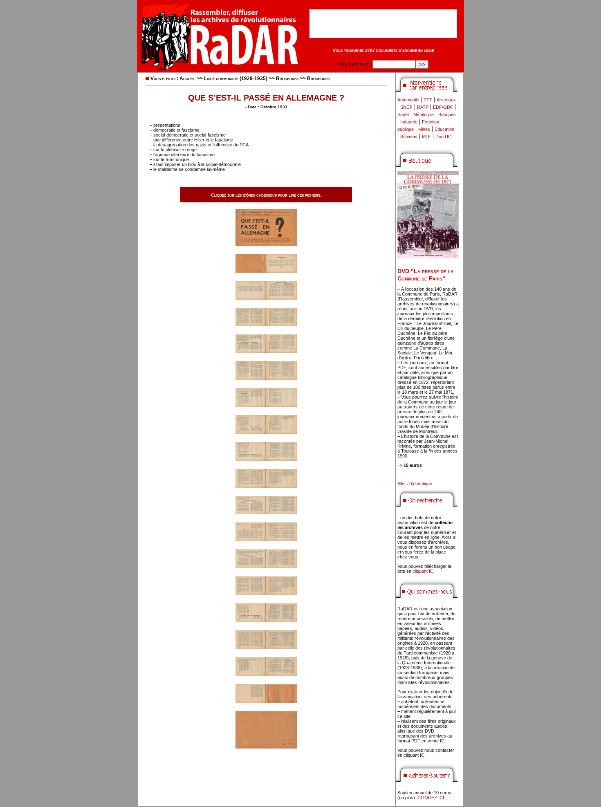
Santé (403, 114)
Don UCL (444, 136)
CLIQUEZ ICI (430, 797)
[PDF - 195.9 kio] (266, 270)
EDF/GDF (443, 107)
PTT (428, 99)
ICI (443, 740)
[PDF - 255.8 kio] (266, 673)
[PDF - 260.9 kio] (266, 458)
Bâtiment (408, 136)
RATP (422, 107)
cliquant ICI (424, 571)
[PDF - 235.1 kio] (266, 404)
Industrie (408, 121)
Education (444, 129)
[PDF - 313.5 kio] (266, 324)
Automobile (408, 99)
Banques (447, 114)
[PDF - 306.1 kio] (266, 566)
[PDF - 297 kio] (266, 512)
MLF (426, 136)
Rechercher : (354, 64)
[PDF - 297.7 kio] (266, 350)
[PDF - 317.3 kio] (266, 646)
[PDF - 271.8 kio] (266, 539)
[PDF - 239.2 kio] (266, 431)
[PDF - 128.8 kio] (266, 243)
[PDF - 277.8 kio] (266, 619)
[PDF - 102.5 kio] (266, 746)
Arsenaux (446, 99)
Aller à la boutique (414, 483)
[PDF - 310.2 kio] (266, 377)
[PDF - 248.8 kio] (266, 297)
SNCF (406, 107)
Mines (424, 129)
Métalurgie (423, 114)
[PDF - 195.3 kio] (266, 700)
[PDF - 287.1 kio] (266, 485)
